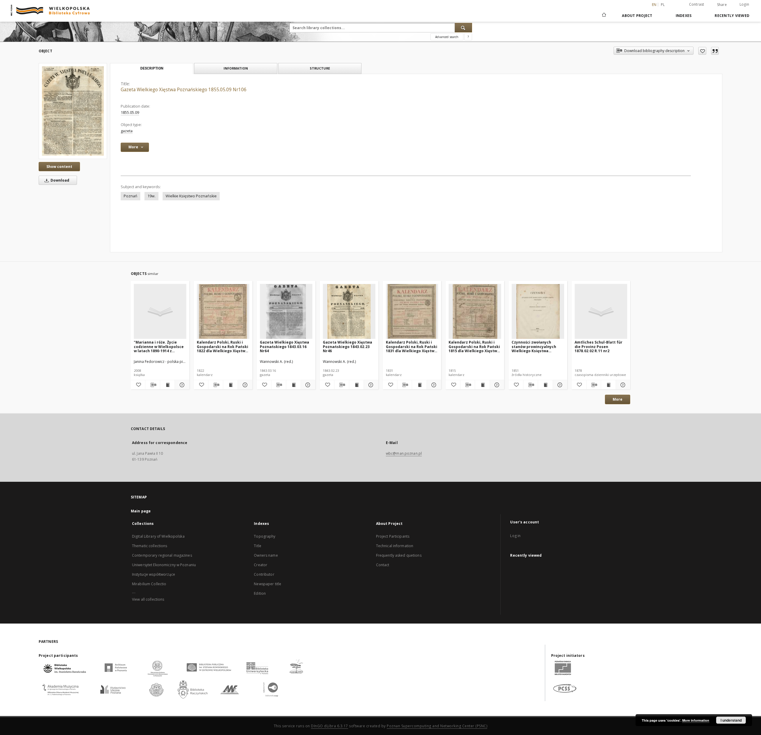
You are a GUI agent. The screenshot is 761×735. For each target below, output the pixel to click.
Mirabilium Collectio (149, 583)
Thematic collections (149, 545)
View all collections (148, 599)
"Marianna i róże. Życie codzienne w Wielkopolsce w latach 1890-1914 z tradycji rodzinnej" (159, 346)
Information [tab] (236, 68)
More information (695, 720)
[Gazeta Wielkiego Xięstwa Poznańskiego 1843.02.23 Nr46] (349, 311)
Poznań (130, 196)
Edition (260, 593)
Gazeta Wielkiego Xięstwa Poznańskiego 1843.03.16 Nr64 (284, 346)
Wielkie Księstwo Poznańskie (191, 196)
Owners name (266, 555)
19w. (151, 196)
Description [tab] (151, 68)
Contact (382, 564)
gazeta (127, 130)
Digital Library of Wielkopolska (158, 536)
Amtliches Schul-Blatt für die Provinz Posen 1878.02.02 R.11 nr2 (598, 346)
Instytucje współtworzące (153, 574)
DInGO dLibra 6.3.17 (329, 725)
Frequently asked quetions (399, 555)
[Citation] (715, 51)
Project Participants (392, 536)
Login (744, 4)
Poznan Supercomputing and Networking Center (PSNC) (437, 725)
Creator (260, 564)
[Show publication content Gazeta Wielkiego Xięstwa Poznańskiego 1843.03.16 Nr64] (293, 385)
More (617, 399)
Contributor (264, 574)
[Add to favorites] (702, 51)
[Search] (463, 27)
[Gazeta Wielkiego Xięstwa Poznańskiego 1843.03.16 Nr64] (286, 311)
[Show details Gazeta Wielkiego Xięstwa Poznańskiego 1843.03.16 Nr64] (307, 385)
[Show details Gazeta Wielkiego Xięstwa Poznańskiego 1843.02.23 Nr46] (370, 385)
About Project (637, 15)
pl (663, 5)
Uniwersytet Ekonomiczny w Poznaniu (164, 564)
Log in (515, 535)
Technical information (394, 545)
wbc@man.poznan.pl (404, 453)
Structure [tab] (320, 68)
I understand (731, 720)
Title (257, 545)
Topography (264, 536)
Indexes (684, 15)
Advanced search (446, 37)
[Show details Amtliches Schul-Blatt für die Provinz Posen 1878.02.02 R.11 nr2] (622, 385)
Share (722, 4)
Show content (59, 166)
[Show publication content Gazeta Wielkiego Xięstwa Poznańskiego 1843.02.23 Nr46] (356, 385)
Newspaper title (267, 583)
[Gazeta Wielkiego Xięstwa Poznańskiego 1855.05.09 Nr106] (73, 110)
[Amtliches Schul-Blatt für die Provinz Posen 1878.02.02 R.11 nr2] (601, 311)
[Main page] (603, 15)
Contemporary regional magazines (162, 555)
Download (59, 180)
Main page (141, 511)
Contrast (696, 4)
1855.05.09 (130, 112)
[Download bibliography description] (152, 385)
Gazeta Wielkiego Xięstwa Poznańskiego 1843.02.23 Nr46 (347, 346)
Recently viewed (732, 15)
